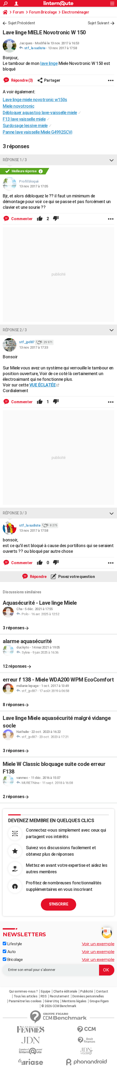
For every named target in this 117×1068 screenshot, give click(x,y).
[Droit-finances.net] (86, 1040)
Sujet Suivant (98, 23)
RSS (44, 996)
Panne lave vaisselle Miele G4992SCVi (37, 132)
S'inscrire (58, 904)
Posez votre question (76, 576)
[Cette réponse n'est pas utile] (55, 218)
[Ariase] (31, 1062)
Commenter (21, 219)
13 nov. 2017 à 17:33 (33, 347)
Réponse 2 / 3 (15, 330)
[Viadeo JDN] (86, 1051)
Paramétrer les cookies (25, 1001)
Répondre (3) (21, 80)
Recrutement (59, 996)
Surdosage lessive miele (25, 125)
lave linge (48, 63)
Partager (52, 80)
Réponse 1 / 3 (15, 160)
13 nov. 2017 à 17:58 (62, 48)
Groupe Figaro (99, 1001)
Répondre (38, 576)
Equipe (45, 991)
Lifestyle (14, 943)
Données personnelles (88, 996)
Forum (18, 12)
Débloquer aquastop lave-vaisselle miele (40, 112)
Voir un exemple (98, 943)
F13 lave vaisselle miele (24, 119)
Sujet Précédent (21, 23)
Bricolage (14, 959)
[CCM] (86, 1029)
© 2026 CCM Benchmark (58, 1006)
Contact (102, 991)
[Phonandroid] (86, 1062)
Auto (11, 951)
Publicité (86, 991)
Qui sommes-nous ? (23, 991)
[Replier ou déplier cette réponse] (111, 160)
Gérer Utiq (52, 1001)
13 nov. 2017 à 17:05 (33, 186)
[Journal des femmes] (31, 1029)
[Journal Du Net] (31, 1040)
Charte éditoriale (65, 991)
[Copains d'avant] (31, 1051)
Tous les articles (26, 996)
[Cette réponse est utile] (39, 218)
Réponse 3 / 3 (15, 513)
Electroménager (75, 12)
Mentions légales (74, 1001)
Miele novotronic (18, 106)
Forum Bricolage (43, 12)
